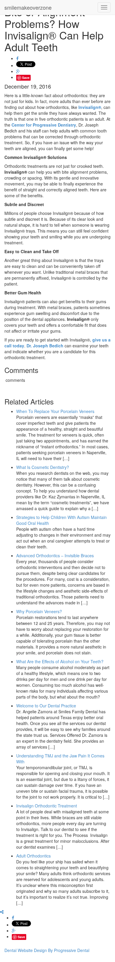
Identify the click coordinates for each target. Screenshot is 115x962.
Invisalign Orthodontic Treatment (46, 806)
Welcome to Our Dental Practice (46, 706)
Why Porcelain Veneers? (39, 611)
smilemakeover (28, 7)
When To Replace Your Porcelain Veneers (55, 411)
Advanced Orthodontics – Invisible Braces (55, 555)
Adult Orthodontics (33, 856)
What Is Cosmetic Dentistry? (42, 467)
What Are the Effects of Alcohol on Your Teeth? (60, 661)
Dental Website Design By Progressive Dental (46, 950)
